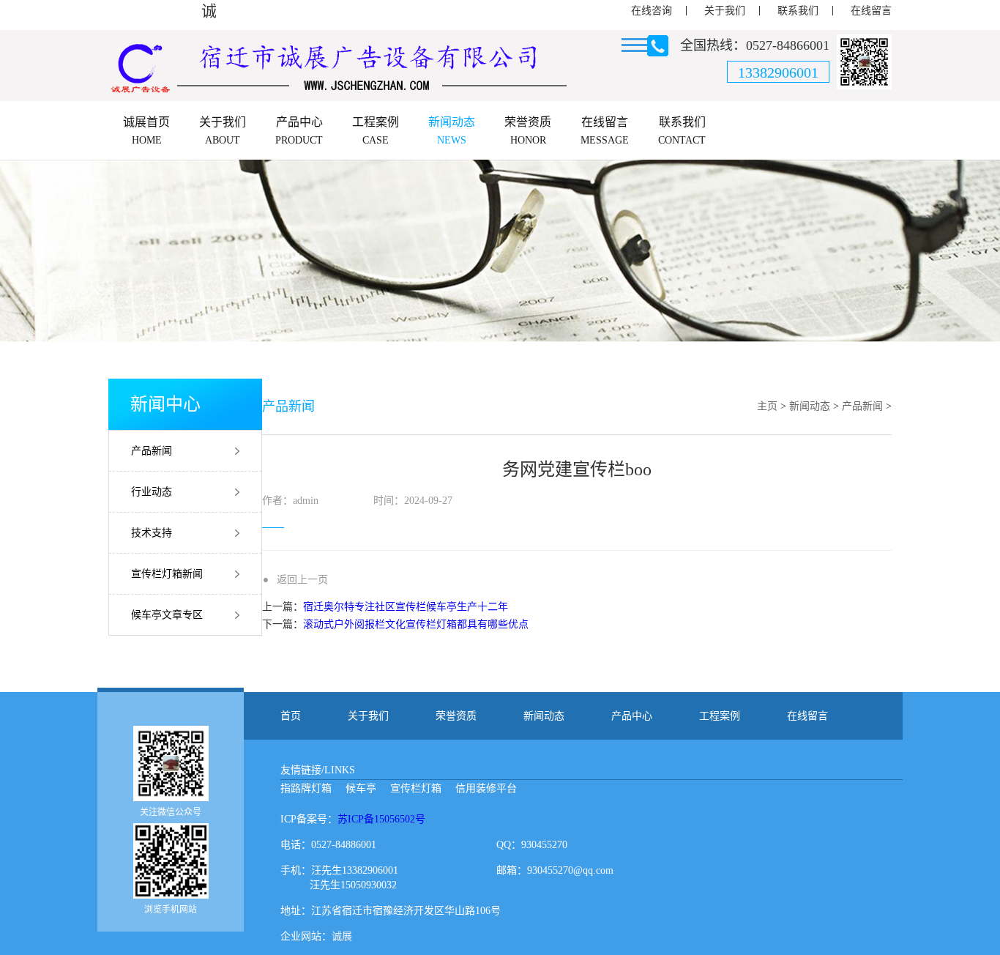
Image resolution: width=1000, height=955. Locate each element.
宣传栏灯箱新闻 (167, 573)
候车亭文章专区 (167, 614)
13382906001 (778, 72)
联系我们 (797, 10)
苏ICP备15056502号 (381, 819)
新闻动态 (809, 406)
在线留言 (871, 10)
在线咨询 (651, 10)
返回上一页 (302, 579)
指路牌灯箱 (306, 788)
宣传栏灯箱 (415, 788)
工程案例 (719, 715)
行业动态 (151, 491)
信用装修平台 (486, 788)
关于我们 (724, 10)
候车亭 (361, 788)
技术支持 (151, 532)
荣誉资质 (456, 715)
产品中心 (631, 715)
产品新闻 (151, 450)
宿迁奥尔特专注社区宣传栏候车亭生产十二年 (405, 606)
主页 (767, 406)
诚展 (342, 936)
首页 (290, 715)
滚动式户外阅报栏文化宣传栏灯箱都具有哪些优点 (416, 624)
